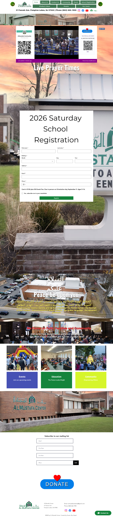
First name (25, 148)
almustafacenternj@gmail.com (76, 503)
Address (24, 165)
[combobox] (38, 161)
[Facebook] (83, 10)
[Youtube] (87, 10)
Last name (60, 148)
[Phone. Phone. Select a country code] (24, 184)
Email (24, 173)
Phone (24, 181)
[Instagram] (78, 10)
